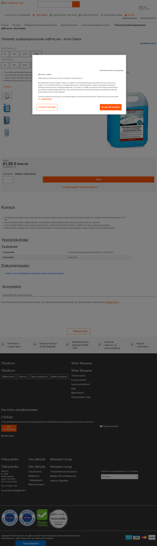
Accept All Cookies (110, 107)
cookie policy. (46, 99)
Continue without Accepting (111, 70)
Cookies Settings (47, 107)
